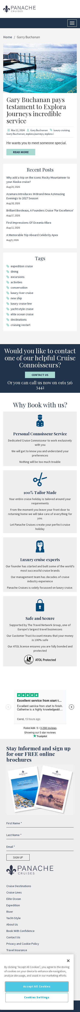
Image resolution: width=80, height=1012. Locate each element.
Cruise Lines (14, 892)
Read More (21, 152)
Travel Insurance (16, 950)
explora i (49, 133)
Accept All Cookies (37, 986)
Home (7, 37)
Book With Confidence (20, 931)
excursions (18, 277)
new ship (16, 298)
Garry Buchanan (15, 133)
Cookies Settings (36, 997)
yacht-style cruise (22, 309)
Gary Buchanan (39, 130)
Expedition (13, 905)
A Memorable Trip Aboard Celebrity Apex (32, 235)
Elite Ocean (13, 899)
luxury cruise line (21, 303)
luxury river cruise (22, 293)
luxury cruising (62, 130)
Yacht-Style (13, 918)
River (9, 912)
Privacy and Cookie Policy (22, 944)
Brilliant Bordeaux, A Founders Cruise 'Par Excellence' (40, 210)
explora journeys (35, 133)
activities (16, 282)
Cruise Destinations (18, 886)
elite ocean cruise (22, 314)
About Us (12, 924)
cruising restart (20, 325)
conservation (19, 287)
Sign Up (18, 857)
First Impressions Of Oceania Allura (28, 222)
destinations (19, 319)
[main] (37, 982)
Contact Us (40, 375)
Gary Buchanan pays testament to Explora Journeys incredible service (36, 110)
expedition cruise (22, 266)
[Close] (68, 960)
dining (14, 271)
